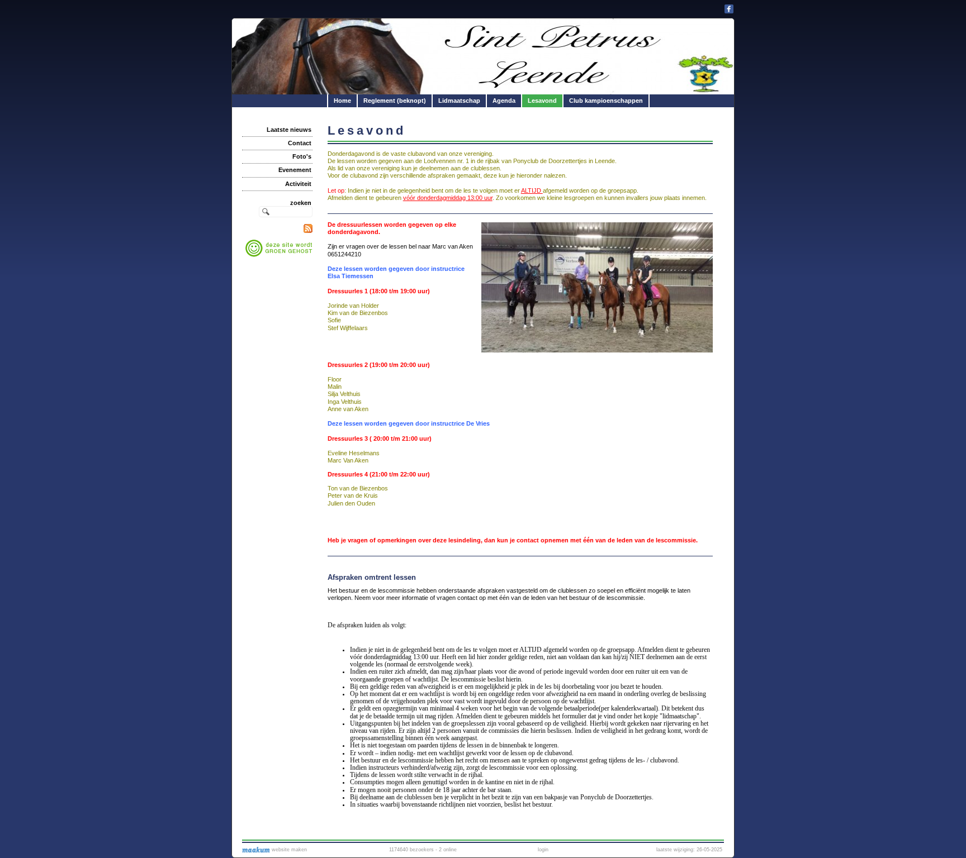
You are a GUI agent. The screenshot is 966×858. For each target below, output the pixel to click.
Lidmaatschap (459, 100)
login (543, 849)
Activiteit (298, 183)
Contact (299, 143)
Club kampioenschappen (606, 100)
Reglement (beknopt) (394, 100)
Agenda (504, 100)
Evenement (294, 169)
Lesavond (542, 100)
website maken (288, 849)
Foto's (301, 156)
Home (342, 100)
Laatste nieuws (289, 129)
